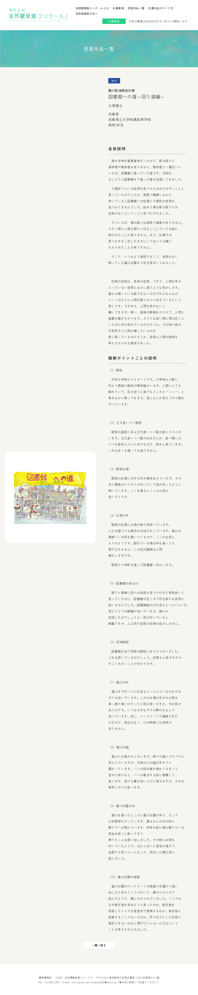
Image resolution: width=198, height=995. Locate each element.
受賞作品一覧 (136, 8)
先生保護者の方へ (87, 13)
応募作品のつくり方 (160, 8)
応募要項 (118, 8)
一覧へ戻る (99, 945)
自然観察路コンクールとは (92, 8)
